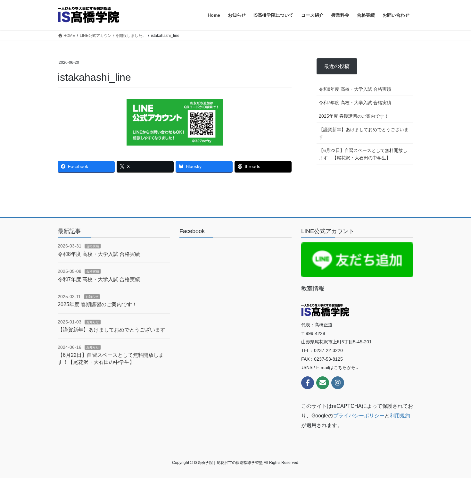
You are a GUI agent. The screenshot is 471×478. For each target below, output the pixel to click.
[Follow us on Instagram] (337, 382)
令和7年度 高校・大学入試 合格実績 (355, 102)
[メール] (322, 382)
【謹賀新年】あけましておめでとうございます (364, 133)
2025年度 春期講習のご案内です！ (354, 116)
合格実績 (92, 246)
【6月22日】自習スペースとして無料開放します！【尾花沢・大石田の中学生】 (363, 154)
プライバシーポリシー (358, 415)
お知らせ (92, 296)
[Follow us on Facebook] (307, 382)
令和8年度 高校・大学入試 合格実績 (355, 89)
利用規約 (400, 415)
